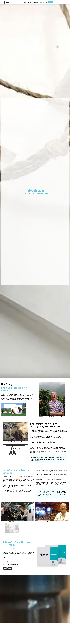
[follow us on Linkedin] (57, 2)
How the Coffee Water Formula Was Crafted (47, 486)
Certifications (35, 2)
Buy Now (50, 2)
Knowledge (30, 2)
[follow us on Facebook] (54, 2)
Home (25, 2)
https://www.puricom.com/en (19, 479)
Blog (46, 2)
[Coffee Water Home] (6, 2)
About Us (42, 2)
